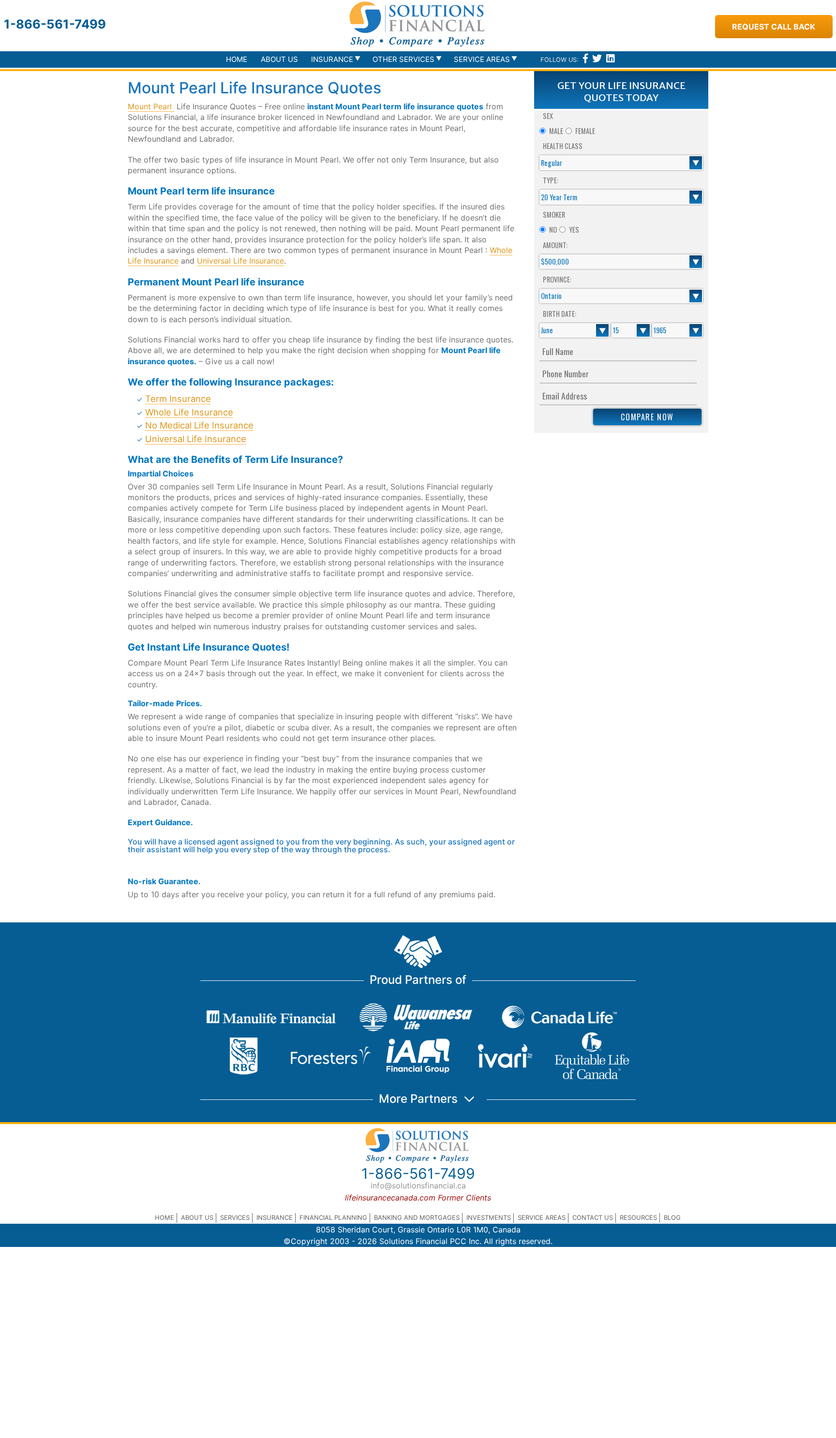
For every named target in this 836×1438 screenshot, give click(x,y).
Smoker (554, 214)
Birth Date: (559, 314)
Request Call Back (773, 26)
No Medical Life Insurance (199, 425)
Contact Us (592, 1217)
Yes (574, 229)
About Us (279, 59)
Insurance (274, 1217)
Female (585, 131)
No (553, 229)
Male (556, 131)
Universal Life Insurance (240, 261)
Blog (672, 1217)
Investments (488, 1217)
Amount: (555, 245)
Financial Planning (333, 1217)
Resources (638, 1217)
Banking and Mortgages (417, 1217)
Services (235, 1217)
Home (236, 59)
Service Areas (542, 1217)
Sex (548, 116)
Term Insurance (178, 398)
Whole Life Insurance (189, 412)
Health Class (562, 146)
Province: (557, 279)
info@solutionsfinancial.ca (418, 1185)
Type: (550, 180)
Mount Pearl (151, 106)
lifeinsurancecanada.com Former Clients (418, 1197)
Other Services (403, 59)
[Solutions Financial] (418, 24)
